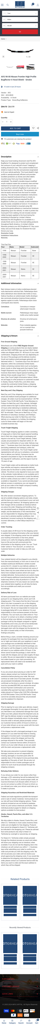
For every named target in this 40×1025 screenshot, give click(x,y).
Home (3, 39)
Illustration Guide (7, 233)
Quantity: (4, 118)
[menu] (2, 5)
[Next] (37, 57)
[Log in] (38, 5)
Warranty (4, 238)
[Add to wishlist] (33, 128)
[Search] (7, 5)
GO (20, 32)
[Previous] (33, 57)
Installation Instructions (9, 235)
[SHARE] (37, 128)
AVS (9, 93)
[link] (10, 910)
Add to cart (15, 128)
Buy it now (20, 134)
